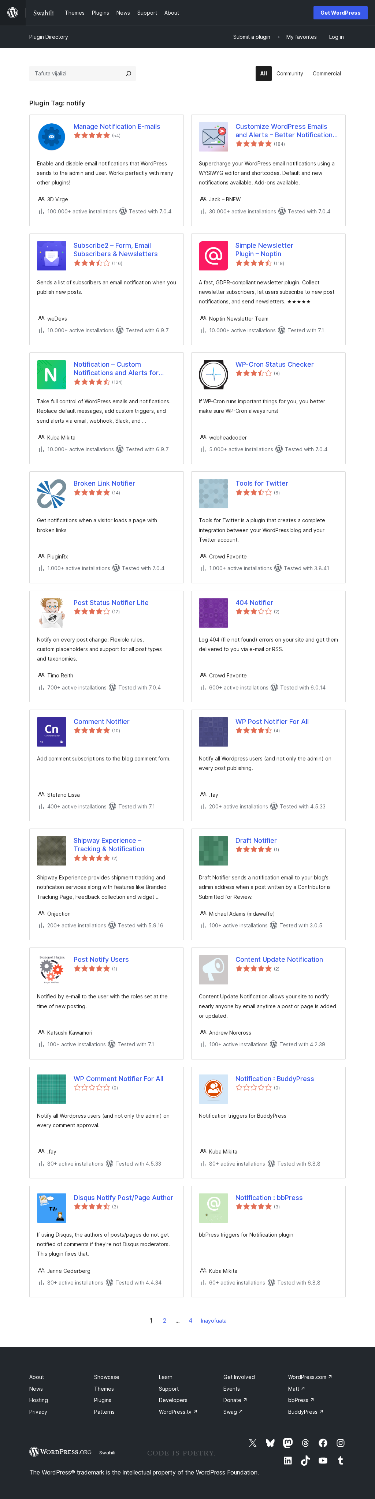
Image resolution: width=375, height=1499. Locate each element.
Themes (104, 1389)
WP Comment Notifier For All (118, 1079)
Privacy (38, 1412)
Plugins (102, 1400)
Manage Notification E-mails (117, 126)
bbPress (301, 1400)
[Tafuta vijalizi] (128, 73)
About (36, 1377)
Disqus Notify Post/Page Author (123, 1197)
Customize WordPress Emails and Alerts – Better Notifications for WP (285, 131)
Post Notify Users (101, 959)
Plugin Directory (48, 37)
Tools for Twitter (261, 483)
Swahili (107, 1452)
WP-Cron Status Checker (274, 364)
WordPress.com (310, 1377)
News (36, 1389)
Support (169, 1389)
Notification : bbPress (269, 1197)
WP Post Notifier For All (272, 721)
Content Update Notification (279, 959)
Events (231, 1389)
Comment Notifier (102, 721)
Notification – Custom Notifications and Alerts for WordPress (116, 368)
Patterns (104, 1412)
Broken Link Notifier (104, 483)
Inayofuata (214, 1320)
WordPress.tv (178, 1412)
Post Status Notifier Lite (111, 602)
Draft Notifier (256, 840)
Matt (296, 1389)
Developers (173, 1400)
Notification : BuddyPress (274, 1079)
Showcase (106, 1377)
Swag (233, 1412)
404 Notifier (254, 602)
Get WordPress (340, 13)
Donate (235, 1400)
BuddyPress (306, 1412)
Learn (165, 1377)
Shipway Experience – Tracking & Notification (109, 845)
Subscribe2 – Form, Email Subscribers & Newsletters (116, 250)
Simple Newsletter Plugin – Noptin (264, 250)
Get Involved (239, 1377)
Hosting (38, 1400)
